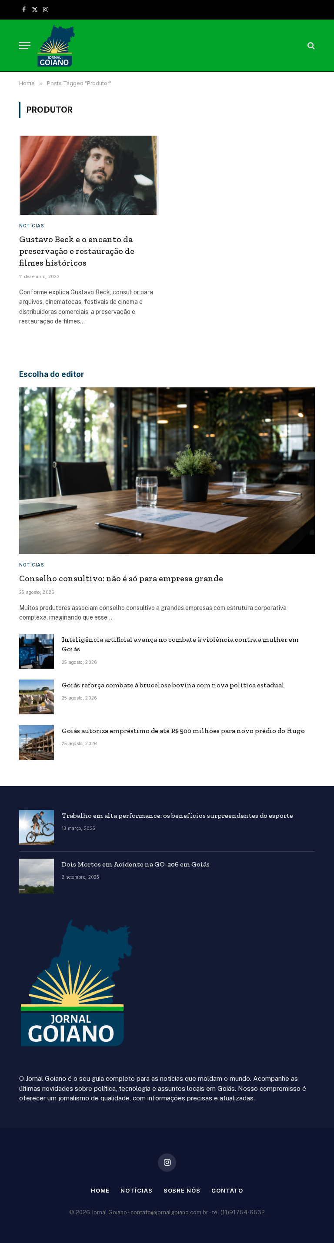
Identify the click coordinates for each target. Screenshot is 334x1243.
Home (100, 1190)
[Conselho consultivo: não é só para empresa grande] (167, 470)
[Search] (310, 45)
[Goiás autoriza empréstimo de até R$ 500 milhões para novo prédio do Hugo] (36, 742)
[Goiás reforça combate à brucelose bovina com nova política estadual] (36, 697)
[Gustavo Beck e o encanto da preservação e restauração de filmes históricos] (89, 175)
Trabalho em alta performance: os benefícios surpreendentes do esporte (177, 815)
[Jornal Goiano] (56, 46)
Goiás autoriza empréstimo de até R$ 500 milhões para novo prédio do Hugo (183, 730)
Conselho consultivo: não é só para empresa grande (121, 578)
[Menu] (24, 45)
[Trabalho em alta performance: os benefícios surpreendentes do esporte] (36, 827)
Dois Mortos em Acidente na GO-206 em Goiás (136, 864)
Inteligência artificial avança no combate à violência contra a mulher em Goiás (180, 644)
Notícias (31, 225)
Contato (227, 1190)
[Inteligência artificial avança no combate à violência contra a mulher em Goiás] (36, 651)
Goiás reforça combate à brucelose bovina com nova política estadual (173, 685)
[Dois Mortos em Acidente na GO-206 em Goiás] (36, 876)
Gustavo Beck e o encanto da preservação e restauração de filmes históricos (76, 251)
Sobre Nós (182, 1190)
